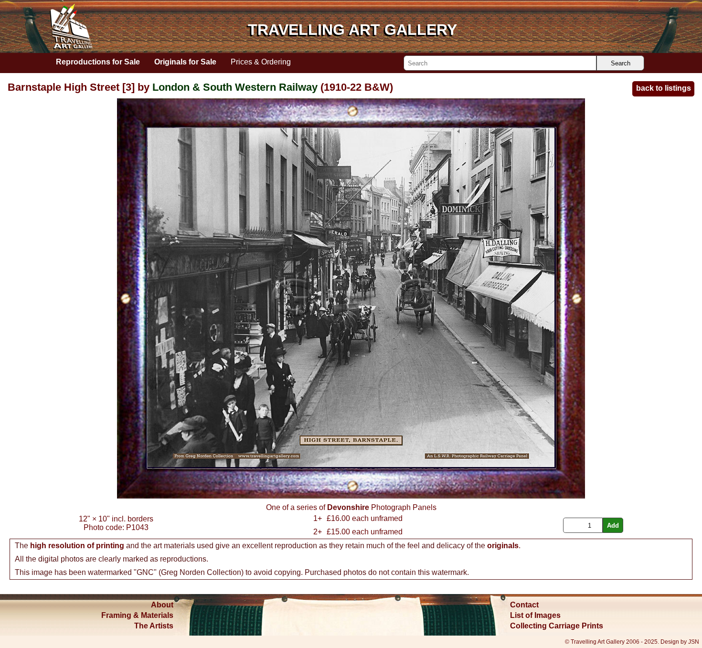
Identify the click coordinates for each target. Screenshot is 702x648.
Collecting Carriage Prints (556, 626)
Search (620, 63)
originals (503, 546)
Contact (524, 605)
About (162, 605)
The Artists (153, 626)
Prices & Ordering (261, 61)
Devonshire (348, 507)
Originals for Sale (185, 61)
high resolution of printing (77, 546)
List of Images (535, 615)
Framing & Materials (137, 615)
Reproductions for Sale (98, 61)
